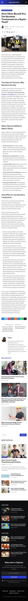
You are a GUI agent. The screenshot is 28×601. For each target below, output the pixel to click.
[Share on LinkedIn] (9, 32)
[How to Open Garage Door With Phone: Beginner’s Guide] (5, 538)
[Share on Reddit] (12, 32)
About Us (5, 591)
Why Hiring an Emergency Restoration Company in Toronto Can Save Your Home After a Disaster (13, 400)
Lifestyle (4, 457)
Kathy (7, 26)
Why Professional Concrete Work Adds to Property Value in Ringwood (18, 483)
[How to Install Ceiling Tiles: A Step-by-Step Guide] (5, 554)
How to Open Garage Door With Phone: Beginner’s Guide (18, 538)
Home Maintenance (7, 10)
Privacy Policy (11, 582)
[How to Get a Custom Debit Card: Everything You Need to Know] (5, 526)
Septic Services (14, 78)
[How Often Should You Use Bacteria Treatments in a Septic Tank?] (14, 43)
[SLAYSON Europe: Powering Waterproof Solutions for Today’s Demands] (5, 476)
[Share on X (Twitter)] (5, 32)
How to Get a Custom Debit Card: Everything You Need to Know (18, 526)
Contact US (20, 591)
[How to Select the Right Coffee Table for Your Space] (5, 490)
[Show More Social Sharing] (17, 32)
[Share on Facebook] (2, 32)
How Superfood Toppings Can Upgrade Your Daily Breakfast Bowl (18, 518)
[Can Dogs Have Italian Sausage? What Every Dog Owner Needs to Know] (5, 546)
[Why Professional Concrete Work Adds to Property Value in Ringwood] (5, 483)
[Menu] (2, 2)
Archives (12, 591)
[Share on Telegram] (14, 32)
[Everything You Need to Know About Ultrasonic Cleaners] (14, 368)
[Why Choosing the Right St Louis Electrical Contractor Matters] (14, 414)
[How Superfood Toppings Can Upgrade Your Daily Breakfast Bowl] (5, 518)
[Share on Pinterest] (7, 32)
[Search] (26, 2)
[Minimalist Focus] (14, 2)
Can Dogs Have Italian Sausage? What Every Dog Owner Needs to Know (18, 546)
